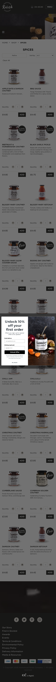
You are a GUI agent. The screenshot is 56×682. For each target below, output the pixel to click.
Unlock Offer (14, 352)
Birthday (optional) (9, 345)
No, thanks (14, 362)
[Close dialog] (53, 318)
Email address (8, 338)
